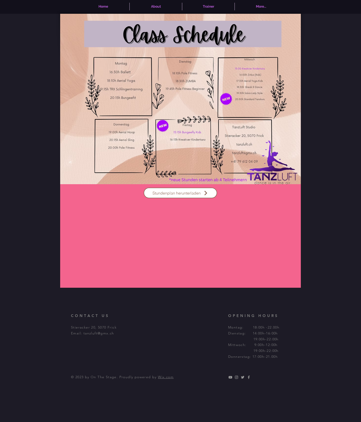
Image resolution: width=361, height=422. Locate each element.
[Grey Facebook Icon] (249, 377)
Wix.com (166, 377)
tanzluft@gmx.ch (98, 333)
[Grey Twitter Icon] (242, 377)
